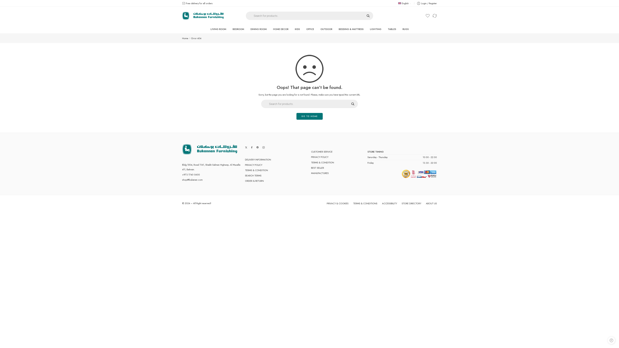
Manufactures (320, 173)
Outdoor (326, 29)
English (405, 3)
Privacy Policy (253, 165)
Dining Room (259, 29)
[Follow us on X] (246, 147)
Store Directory (411, 203)
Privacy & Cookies (338, 203)
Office (310, 29)
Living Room (218, 29)
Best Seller (317, 167)
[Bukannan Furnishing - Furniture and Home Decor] (203, 16)
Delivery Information (258, 159)
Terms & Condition (256, 170)
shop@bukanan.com (192, 179)
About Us (431, 203)
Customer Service (322, 151)
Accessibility (389, 203)
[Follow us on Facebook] (252, 147)
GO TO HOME (309, 116)
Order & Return (254, 181)
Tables (392, 29)
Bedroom (238, 29)
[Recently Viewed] (611, 340)
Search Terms (253, 175)
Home (185, 38)
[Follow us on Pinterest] (257, 147)
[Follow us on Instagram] (263, 147)
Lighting (375, 29)
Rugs (406, 29)
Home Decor (280, 29)
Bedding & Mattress (351, 29)
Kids (297, 29)
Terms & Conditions (365, 203)
